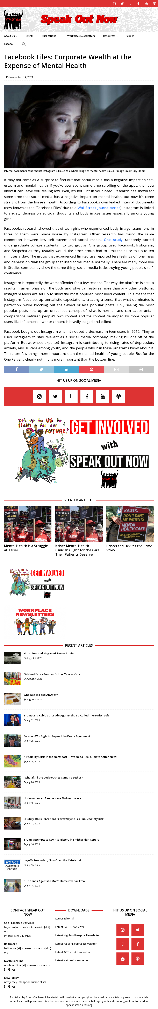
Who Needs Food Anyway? (41, 695)
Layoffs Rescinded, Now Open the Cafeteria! (52, 860)
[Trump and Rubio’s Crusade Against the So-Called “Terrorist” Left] (12, 720)
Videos (130, 36)
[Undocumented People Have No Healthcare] (12, 803)
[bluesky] (130, 3)
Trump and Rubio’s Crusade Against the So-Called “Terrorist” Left (66, 715)
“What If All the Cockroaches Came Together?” (54, 777)
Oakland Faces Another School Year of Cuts (52, 674)
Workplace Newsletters (81, 36)
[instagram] (114, 3)
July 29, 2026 (33, 740)
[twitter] (122, 3)
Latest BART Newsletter (69, 927)
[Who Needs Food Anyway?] (12, 699)
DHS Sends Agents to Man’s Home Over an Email (55, 881)
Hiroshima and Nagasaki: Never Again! (49, 653)
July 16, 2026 (33, 844)
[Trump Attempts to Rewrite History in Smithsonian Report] (12, 844)
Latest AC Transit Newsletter (72, 952)
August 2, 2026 (34, 699)
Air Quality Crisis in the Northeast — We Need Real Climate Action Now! (70, 757)
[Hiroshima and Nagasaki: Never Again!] (12, 658)
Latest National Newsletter (71, 960)
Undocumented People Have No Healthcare (52, 798)
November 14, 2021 (21, 77)
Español (8, 44)
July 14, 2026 (33, 885)
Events (30, 36)
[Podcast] (154, 3)
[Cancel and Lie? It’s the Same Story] (130, 524)
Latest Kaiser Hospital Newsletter (76, 943)
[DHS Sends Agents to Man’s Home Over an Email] (12, 885)
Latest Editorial (64, 918)
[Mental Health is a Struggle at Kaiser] (27, 524)
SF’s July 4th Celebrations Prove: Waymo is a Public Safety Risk (63, 819)
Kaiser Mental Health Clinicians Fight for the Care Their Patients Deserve (77, 550)
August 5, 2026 (34, 657)
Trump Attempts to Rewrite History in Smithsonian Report (61, 839)
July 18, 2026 (33, 802)
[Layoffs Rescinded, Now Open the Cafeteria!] (12, 865)
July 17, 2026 (33, 823)
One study (113, 239)
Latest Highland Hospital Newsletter (77, 935)
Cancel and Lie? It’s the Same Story (129, 548)
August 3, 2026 (34, 678)
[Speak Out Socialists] (79, 29)
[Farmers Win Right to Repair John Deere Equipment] (12, 740)
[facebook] (138, 3)
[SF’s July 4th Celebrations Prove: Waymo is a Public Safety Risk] (12, 823)
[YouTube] (146, 3)
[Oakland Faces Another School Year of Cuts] (12, 678)
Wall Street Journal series (99, 207)
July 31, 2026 (33, 720)
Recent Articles (79, 645)
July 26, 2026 (33, 782)
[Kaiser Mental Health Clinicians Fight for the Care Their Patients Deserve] (79, 524)
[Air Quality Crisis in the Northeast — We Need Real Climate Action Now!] (12, 761)
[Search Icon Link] (23, 44)
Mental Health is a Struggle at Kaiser (26, 548)
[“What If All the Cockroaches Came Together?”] (12, 782)
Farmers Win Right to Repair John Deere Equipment (57, 736)
